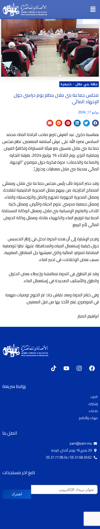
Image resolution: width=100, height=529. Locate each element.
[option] (88, 525)
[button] (93, 9)
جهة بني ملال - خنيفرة (79, 84)
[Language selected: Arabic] (86, 525)
